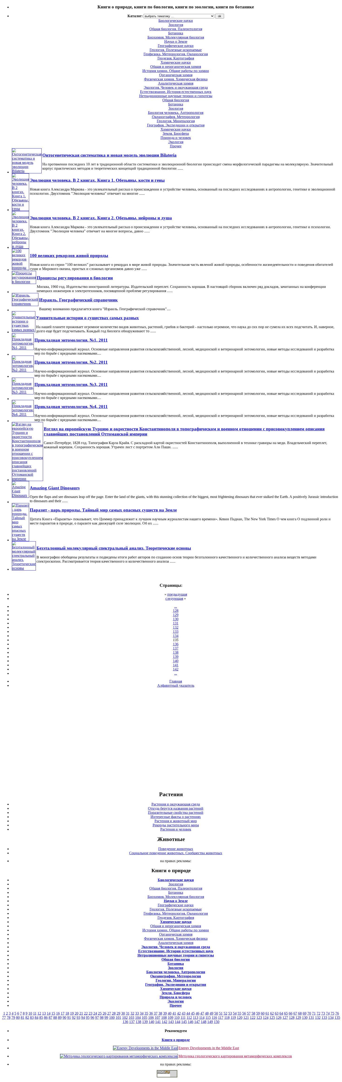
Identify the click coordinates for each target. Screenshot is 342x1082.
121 (246, 1017)
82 (27, 1017)
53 (230, 1013)
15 (53, 1013)
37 (156, 1013)
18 (67, 1013)
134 (175, 636)
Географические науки (176, 46)
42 (179, 1013)
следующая (174, 598)
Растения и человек (175, 829)
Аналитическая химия (175, 83)
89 (60, 1017)
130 (175, 619)
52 (225, 1013)
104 (138, 1017)
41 (174, 1013)
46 (197, 1013)
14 (48, 1013)
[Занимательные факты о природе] (115, 18)
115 (208, 1017)
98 (102, 1017)
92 (74, 1017)
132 (175, 627)
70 (309, 1013)
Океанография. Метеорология (176, 117)
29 (118, 1013)
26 (104, 1013)
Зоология (175, 108)
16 (58, 1013)
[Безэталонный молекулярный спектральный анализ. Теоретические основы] (24, 568)
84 (36, 1017)
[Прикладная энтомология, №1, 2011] (22, 348)
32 (132, 1013)
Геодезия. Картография (176, 58)
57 (249, 1013)
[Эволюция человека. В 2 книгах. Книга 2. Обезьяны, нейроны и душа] (20, 246)
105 (144, 1017)
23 (90, 1013)
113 (195, 1017)
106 (151, 1017)
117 (220, 1017)
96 (92, 1017)
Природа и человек (176, 138)
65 (286, 1013)
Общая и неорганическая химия (175, 67)
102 (125, 1017)
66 (290, 1013)
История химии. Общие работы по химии (175, 71)
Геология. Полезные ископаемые (176, 50)
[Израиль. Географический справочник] (25, 304)
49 (211, 1013)
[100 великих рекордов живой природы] (20, 268)
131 (175, 623)
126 (279, 1017)
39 (165, 1013)
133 (175, 631)
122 (252, 1017)
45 (193, 1013)
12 (39, 1013)
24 (95, 1013)
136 (175, 644)
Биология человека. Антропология (175, 113)
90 (64, 1017)
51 (221, 1013)
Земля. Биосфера (176, 133)
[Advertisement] (171, 739)
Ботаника (175, 33)
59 (258, 1013)
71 (314, 1013)
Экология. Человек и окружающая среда (176, 87)
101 (118, 1017)
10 (30, 1013)
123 (259, 1017)
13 (44, 1013)
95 (88, 1017)
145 (184, 1022)
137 (175, 648)
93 (78, 1017)
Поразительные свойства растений (175, 813)
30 (123, 1013)
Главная (175, 681)
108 (164, 1017)
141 (175, 665)
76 (337, 1013)
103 (131, 1017)
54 (235, 1013)
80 (18, 1017)
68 (300, 1013)
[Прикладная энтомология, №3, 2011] (22, 392)
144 (177, 1022)
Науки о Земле (175, 41)
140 (175, 661)
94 (83, 1017)
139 (175, 657)
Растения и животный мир (175, 821)
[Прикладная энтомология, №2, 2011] (22, 370)
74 (328, 1013)
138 (175, 652)
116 (214, 1017)
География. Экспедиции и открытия (176, 125)
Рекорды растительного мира (176, 825)
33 (137, 1013)
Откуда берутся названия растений (175, 808)
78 (8, 1017)
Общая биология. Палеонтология (175, 888)
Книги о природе (176, 1040)
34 (142, 1013)
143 (171, 1022)
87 (50, 1017)
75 (332, 1013)
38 (160, 1013)
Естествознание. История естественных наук (175, 92)
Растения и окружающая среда (175, 804)
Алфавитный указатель (175, 685)
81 (22, 1017)
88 (55, 1017)
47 (202, 1013)
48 (207, 1013)
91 (69, 1017)
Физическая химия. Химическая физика (176, 79)
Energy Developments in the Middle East (208, 1048)
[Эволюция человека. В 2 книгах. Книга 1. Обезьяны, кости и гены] (20, 209)
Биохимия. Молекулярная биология (176, 37)
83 (32, 1017)
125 (272, 1017)
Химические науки (176, 62)
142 (175, 669)
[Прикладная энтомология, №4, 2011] (22, 414)
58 (253, 1013)
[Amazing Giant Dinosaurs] (20, 495)
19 (72, 1013)
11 (35, 1013)
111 (183, 1017)
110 (177, 1017)
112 (189, 1017)
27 (109, 1013)
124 (265, 1017)
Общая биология (175, 100)
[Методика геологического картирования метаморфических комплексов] (118, 1056)
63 (276, 1013)
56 (244, 1013)
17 (62, 1013)
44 (188, 1013)
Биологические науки (176, 880)
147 (197, 1022)
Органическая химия (175, 75)
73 (323, 1013)
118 (227, 1017)
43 (183, 1013)
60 (263, 1013)
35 (146, 1013)
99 (106, 1017)
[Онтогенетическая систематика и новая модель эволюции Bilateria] (26, 171)
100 (112, 1017)
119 (233, 1017)
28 (114, 1013)
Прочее (175, 146)
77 (4, 1017)
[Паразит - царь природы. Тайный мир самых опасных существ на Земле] (20, 539)
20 (76, 1013)
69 (304, 1013)
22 (86, 1013)
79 (13, 1017)
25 (100, 1013)
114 (202, 1017)
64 (281, 1013)
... (175, 606)
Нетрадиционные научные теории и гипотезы (175, 96)
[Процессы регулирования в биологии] (24, 282)
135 (337, 1017)
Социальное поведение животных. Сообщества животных (175, 853)
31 (128, 1013)
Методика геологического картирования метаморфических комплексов (235, 1056)
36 (151, 1013)
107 (157, 1017)
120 (239, 1017)
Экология (175, 142)
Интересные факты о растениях (176, 817)
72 (318, 1013)
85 (41, 1017)
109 (170, 1017)
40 (169, 1013)
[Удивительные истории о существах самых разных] (23, 330)
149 (210, 1022)
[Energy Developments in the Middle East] (145, 1048)
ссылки (171, 1079)
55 (239, 1013)
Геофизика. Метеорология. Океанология (176, 54)
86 (46, 1017)
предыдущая (177, 594)
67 (295, 1013)
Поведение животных (175, 849)
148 (203, 1022)
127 (285, 1017)
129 (175, 615)
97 (97, 1017)
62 (272, 1013)
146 (190, 1022)
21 (81, 1013)
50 (216, 1013)
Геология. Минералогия (176, 121)
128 (175, 611)
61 (267, 1013)
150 (216, 1022)
